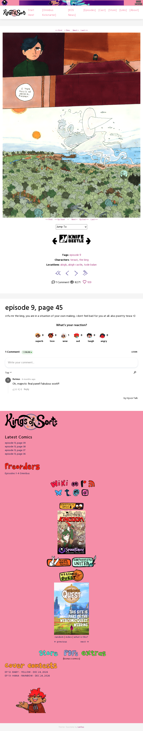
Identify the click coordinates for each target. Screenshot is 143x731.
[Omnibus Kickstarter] (49, 12)
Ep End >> (84, 219)
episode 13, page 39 (15, 443)
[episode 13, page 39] (85, 273)
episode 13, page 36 (15, 454)
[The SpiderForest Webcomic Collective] (4, 2)
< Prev (67, 30)
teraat (74, 260)
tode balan (90, 265)
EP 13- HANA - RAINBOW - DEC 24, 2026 (27, 676)
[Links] (123, 10)
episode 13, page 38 (15, 447)
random (59, 637)
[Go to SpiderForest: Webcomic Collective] (71, 550)
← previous (60, 642)
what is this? (81, 637)
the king (84, 260)
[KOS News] (72, 12)
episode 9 (75, 255)
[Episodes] (90, 10)
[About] (134, 10)
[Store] (112, 10)
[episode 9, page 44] (66, 273)
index (69, 637)
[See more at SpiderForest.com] (138, 2)
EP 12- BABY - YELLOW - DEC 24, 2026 (26, 672)
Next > (76, 30)
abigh (63, 265)
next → (85, 642)
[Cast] (102, 10)
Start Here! (31, 12)
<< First (58, 30)
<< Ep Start (60, 219)
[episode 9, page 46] (76, 273)
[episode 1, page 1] (58, 273)
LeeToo (81, 727)
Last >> (84, 30)
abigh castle (75, 265)
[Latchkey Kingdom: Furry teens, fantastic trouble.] (71, 529)
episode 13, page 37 (15, 450)
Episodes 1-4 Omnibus (17, 474)
